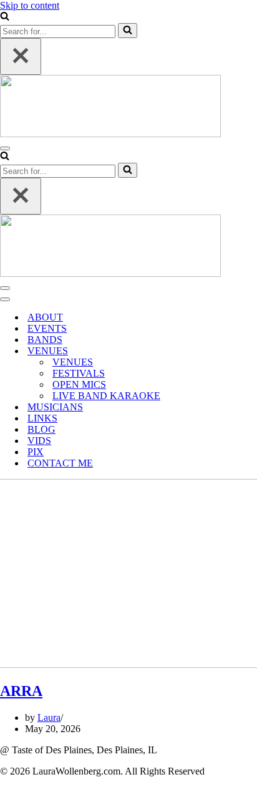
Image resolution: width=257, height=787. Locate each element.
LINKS (42, 418)
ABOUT (45, 317)
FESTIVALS (78, 373)
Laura (49, 717)
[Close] (20, 56)
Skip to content (29, 5)
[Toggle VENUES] (218, 351)
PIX (35, 452)
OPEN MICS (79, 384)
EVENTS (47, 328)
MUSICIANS (55, 407)
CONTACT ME (60, 463)
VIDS (39, 440)
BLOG (41, 429)
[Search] (4, 17)
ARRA (21, 691)
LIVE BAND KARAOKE (106, 395)
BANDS (44, 339)
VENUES (72, 362)
